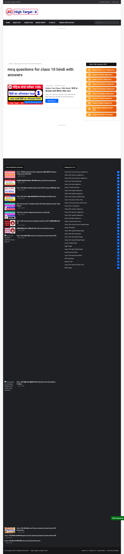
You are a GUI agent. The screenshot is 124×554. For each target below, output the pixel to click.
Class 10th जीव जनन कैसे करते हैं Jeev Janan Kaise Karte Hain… (23, 541)
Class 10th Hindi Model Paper (74, 237)
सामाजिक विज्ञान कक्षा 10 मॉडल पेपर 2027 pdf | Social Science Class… (36, 228)
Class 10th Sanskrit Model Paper (75, 240)
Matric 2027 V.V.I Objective (103, 70)
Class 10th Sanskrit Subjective (74, 212)
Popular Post (69, 261)
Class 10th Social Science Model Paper (77, 224)
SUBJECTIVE (28, 22)
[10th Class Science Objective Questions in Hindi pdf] (10, 215)
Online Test (115, 2)
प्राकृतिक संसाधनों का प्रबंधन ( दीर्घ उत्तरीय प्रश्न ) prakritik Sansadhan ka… (37, 180)
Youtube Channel (104, 2)
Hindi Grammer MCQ (71, 252)
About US (84, 550)
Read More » (52, 101)
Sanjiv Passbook (70, 227)
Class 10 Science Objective (103, 84)
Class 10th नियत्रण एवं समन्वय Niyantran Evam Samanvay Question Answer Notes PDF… (31, 535)
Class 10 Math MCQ (71, 243)
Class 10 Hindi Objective (102, 75)
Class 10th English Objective (73, 190)
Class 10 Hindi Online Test (73, 221)
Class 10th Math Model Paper (74, 249)
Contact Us (92, 550)
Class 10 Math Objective (102, 103)
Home (8, 22)
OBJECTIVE (17, 22)
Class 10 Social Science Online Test (76, 203)
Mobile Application (66, 22)
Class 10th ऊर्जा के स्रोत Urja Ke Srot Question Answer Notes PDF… (37, 235)
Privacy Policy (101, 550)
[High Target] (29, 12)
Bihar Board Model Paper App (102, 109)
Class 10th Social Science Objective (76, 178)
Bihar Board (68, 268)
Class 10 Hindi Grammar (102, 98)
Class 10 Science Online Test (74, 200)
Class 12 (52, 22)
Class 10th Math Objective (73, 218)
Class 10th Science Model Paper (75, 196)
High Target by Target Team (39, 550)
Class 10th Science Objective (74, 209)
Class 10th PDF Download (73, 234)
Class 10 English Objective (103, 94)
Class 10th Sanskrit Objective (74, 215)
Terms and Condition (112, 550)
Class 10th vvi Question (72, 206)
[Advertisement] (62, 43)
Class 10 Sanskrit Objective (103, 89)
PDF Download (69, 258)
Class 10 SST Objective (101, 79)
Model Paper (40, 22)
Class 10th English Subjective (74, 193)
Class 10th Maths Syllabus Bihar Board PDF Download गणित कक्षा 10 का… (38, 188)
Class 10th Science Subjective (74, 175)
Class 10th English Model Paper (74, 230)
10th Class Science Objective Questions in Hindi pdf (33, 212)
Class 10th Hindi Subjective (73, 181)
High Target (49, 85)
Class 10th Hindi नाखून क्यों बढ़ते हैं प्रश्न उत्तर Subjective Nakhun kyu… (37, 196)
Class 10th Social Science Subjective (76, 172)
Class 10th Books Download (73, 255)
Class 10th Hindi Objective (73, 184)
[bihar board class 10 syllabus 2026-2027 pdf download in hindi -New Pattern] (10, 206)
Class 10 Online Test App (102, 115)
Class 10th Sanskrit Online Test (74, 264)
